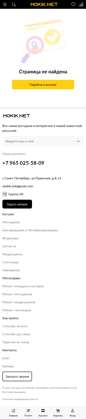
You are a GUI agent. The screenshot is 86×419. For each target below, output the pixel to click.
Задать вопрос (17, 204)
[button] (4, 4)
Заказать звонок (17, 376)
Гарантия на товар (15, 342)
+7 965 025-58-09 (23, 163)
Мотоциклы (11, 222)
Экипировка (11, 270)
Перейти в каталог (43, 84)
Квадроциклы (12, 254)
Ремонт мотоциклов (17, 294)
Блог (5, 358)
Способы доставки (16, 334)
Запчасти (9, 246)
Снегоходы (10, 262)
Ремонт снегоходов (16, 310)
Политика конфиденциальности (20, 399)
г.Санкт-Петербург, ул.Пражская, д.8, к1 (31, 178)
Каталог (8, 214)
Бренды (8, 366)
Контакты (9, 350)
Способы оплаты (15, 326)
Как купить (10, 318)
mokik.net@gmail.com (17, 186)
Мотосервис (11, 278)
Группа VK (16, 194)
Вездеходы (10, 238)
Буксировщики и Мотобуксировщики (29, 230)
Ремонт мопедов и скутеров (23, 286)
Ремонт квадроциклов (18, 302)
